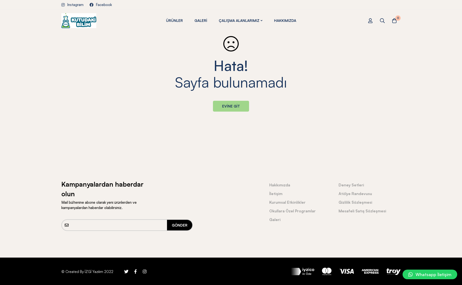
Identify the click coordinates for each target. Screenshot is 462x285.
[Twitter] (126, 271)
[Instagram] (144, 271)
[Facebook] (135, 271)
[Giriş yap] (370, 20)
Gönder (179, 225)
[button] (430, 274)
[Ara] (382, 20)
